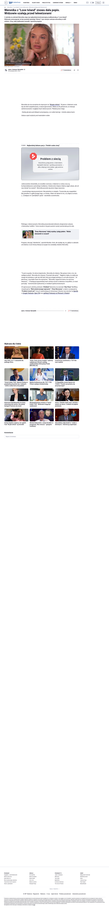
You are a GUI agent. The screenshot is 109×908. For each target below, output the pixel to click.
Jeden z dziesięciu (59, 874)
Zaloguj (98, 2)
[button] (92, 3)
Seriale (68, 2)
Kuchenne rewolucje (59, 881)
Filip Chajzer (83, 881)
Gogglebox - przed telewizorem (10, 874)
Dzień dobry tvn (7, 878)
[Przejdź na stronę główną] (6, 4)
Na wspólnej (32, 874)
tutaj (34, 904)
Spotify (75, 291)
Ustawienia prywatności (79, 894)
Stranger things (32, 883)
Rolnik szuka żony (8, 876)
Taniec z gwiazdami (8, 883)
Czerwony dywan (58, 2)
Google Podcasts (28, 293)
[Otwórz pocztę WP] (87, 2)
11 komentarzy (66, 70)
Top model (57, 878)
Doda (81, 878)
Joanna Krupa (83, 880)
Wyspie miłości (55, 104)
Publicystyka (46, 2)
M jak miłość (32, 878)
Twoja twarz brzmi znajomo (10, 881)
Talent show (36, 2)
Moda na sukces (32, 881)
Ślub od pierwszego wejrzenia (10, 880)
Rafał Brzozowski (84, 876)
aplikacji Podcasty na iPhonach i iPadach (56, 293)
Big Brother (57, 880)
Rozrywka (26, 2)
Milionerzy (57, 876)
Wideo (75, 2)
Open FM (37, 293)
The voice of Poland (59, 883)
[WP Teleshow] (16, 2)
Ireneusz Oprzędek (17, 69)
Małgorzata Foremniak (85, 874)
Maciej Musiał (83, 883)
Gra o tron (31, 880)
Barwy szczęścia (32, 876)
